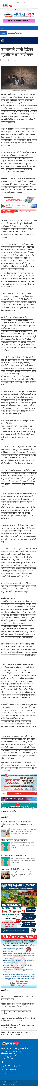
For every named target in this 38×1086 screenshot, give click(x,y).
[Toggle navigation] (2, 28)
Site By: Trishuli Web (9, 1084)
